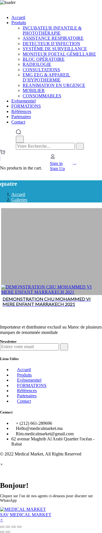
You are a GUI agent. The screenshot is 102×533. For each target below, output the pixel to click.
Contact (24, 401)
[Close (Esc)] (2, 527)
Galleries (19, 199)
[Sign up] (64, 346)
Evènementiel (29, 380)
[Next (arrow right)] (8, 532)
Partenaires (27, 395)
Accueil (18, 194)
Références (27, 390)
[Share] (8, 527)
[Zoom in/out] (19, 527)
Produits (24, 375)
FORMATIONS (31, 385)
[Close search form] (20, 139)
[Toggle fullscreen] (13, 527)
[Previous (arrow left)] (2, 532)
